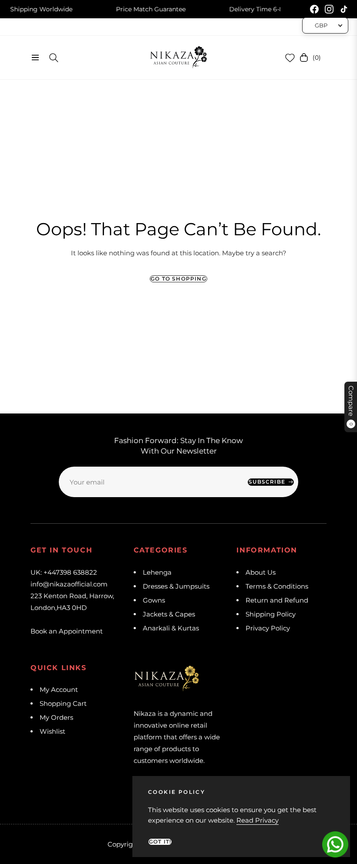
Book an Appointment (66, 631)
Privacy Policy (268, 628)
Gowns (154, 600)
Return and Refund (277, 600)
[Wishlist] (290, 57)
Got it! (160, 841)
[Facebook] (314, 9)
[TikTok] (344, 9)
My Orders (56, 717)
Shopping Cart (63, 703)
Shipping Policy (271, 614)
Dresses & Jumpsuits (176, 586)
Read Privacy (257, 820)
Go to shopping (178, 278)
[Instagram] (329, 9)
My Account (59, 689)
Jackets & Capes (169, 614)
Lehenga (157, 572)
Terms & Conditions (277, 586)
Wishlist (52, 731)
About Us (261, 572)
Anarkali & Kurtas (171, 628)
